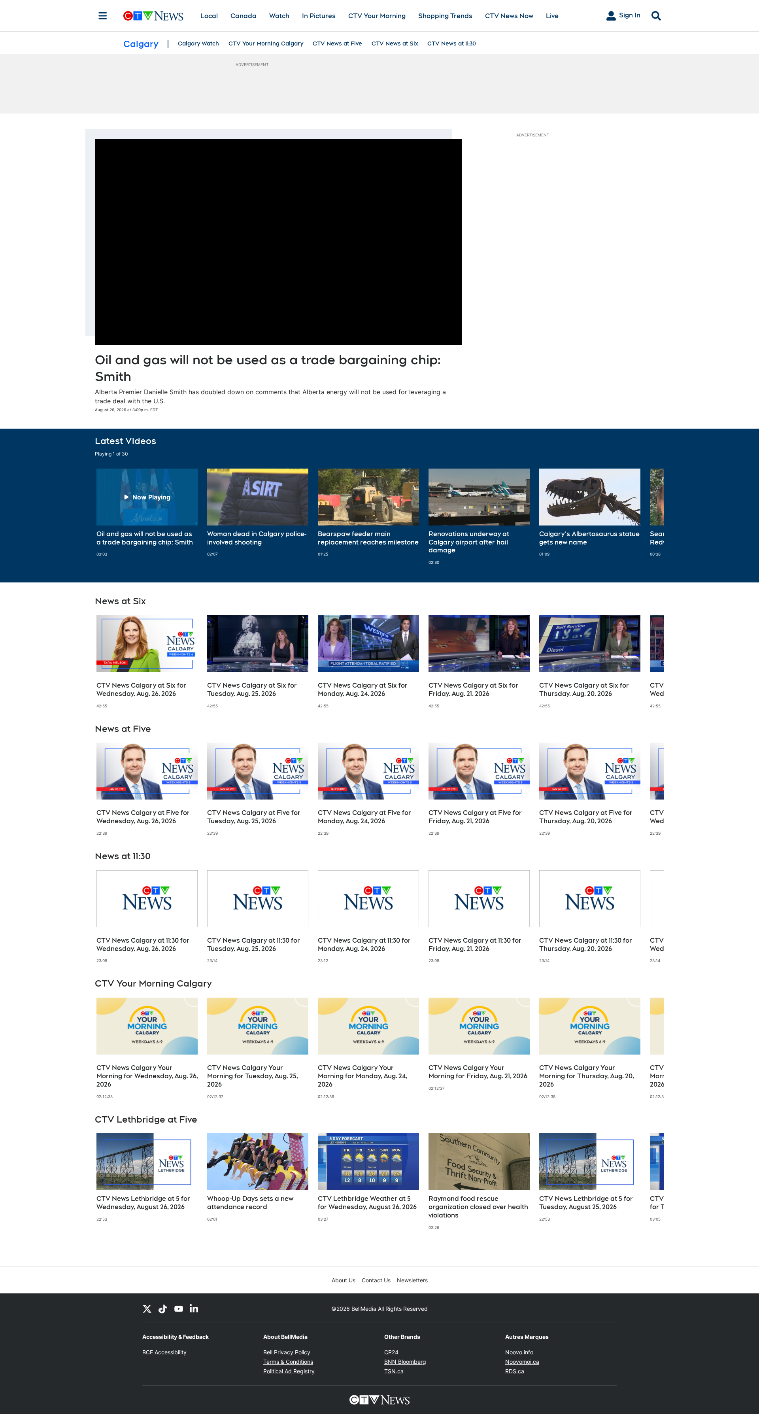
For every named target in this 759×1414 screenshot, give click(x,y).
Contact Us (376, 1280)
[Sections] (103, 16)
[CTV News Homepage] (153, 16)
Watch (279, 16)
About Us (343, 1280)
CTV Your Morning (377, 16)
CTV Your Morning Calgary (265, 43)
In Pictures (319, 16)
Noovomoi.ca (522, 1361)
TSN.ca (394, 1371)
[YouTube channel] (178, 1308)
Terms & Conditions (288, 1361)
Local (209, 16)
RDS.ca (514, 1371)
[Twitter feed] (147, 1308)
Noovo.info (519, 1352)
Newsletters (412, 1280)
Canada (243, 16)
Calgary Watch (198, 43)
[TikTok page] (163, 1308)
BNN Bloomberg (405, 1361)
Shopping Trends (445, 16)
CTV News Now (509, 16)
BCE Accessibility (164, 1352)
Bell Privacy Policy (286, 1352)
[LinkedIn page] (194, 1308)
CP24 (391, 1352)
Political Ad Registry (289, 1371)
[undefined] (147, 513)
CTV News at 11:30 (451, 43)
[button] (648, 517)
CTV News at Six (395, 43)
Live (552, 16)
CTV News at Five (337, 43)
